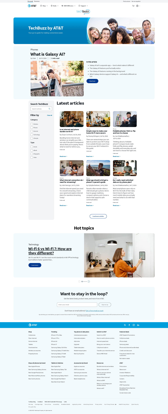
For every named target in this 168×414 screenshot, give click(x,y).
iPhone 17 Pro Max (56, 335)
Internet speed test (102, 341)
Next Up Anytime (79, 354)
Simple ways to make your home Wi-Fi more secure (96, 132)
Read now (92, 81)
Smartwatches (32, 347)
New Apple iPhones (34, 366)
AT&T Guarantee (124, 385)
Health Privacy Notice (124, 404)
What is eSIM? (101, 380)
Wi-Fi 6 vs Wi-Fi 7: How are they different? (50, 250)
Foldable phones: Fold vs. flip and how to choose (124, 132)
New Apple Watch (56, 372)
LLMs (65, 401)
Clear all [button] (49, 115)
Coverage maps (39, 404)
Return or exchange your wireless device (104, 384)
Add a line (77, 341)
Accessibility (56, 404)
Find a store (126, 1)
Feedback (40, 401)
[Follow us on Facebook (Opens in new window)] (129, 325)
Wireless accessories (34, 350)
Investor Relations (125, 372)
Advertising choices (88, 404)
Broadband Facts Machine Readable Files (127, 389)
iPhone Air (54, 341)
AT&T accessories (79, 369)
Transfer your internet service (106, 350)
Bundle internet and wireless (105, 366)
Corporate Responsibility (127, 376)
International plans (79, 338)
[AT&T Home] (32, 6)
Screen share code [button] (125, 393)
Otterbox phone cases (80, 376)
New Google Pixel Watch (58, 379)
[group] (38, 332)
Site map (30, 404)
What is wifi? (100, 388)
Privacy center (98, 404)
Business (37, 1)
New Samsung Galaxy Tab (59, 369)
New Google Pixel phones (35, 372)
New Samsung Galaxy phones (37, 369)
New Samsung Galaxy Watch (59, 376)
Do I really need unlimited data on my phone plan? (123, 181)
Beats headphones (79, 379)
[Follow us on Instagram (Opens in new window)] (133, 325)
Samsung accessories (80, 372)
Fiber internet (32, 338)
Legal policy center (76, 404)
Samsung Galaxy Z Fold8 (58, 354)
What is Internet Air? (103, 369)
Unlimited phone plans (80, 335)
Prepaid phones (33, 354)
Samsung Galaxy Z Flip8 (58, 357)
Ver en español (136, 1)
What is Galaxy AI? (47, 54)
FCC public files (32, 407)
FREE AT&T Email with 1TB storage (53, 401)
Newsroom (123, 369)
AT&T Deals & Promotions (127, 335)
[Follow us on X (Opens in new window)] (124, 325)
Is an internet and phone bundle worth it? (69, 130)
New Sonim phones (34, 379)
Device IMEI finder (102, 354)
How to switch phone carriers (105, 338)
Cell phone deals (124, 338)
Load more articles (98, 216)
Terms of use (48, 404)
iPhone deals (123, 341)
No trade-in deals (125, 358)
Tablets (30, 344)
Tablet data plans (79, 347)
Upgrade (76, 344)
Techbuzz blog (32, 401)
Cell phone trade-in (102, 347)
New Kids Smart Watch (58, 382)
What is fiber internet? (103, 377)
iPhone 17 (54, 344)
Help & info (123, 382)
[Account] (138, 6)
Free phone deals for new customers (127, 354)
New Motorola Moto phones (36, 376)
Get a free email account (94, 311)
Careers (122, 379)
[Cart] (133, 6)
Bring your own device (103, 344)
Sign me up (105, 304)
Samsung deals (124, 344)
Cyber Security (135, 404)
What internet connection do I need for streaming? (71, 181)
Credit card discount (126, 350)
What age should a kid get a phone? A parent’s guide (97, 181)
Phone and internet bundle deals (129, 347)
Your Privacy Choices (109, 404)
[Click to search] (50, 109)
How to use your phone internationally (104, 373)
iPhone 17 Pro (55, 338)
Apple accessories (79, 366)
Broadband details (65, 404)
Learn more (34, 265)
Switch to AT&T (101, 335)
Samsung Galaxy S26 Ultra (59, 347)
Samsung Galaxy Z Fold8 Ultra (60, 350)
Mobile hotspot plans (80, 350)
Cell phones (31, 335)
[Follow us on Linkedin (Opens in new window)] (138, 325)
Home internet (32, 341)
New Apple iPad (55, 366)
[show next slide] (89, 281)
